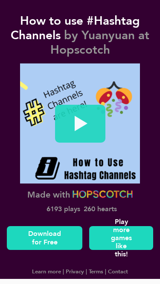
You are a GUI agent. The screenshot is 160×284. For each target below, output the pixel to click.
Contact (117, 271)
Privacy (74, 271)
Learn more (46, 271)
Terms (95, 271)
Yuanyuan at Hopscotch (100, 42)
